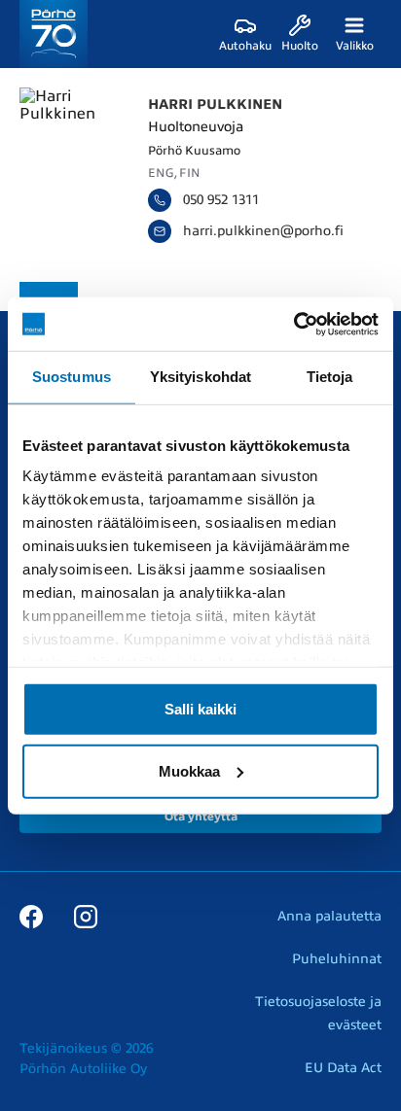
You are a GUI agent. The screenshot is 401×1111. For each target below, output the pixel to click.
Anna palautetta (329, 916)
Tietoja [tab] (330, 376)
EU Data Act (343, 1067)
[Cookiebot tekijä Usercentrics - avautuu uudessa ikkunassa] (293, 323)
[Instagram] (85, 915)
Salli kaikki (200, 708)
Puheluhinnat (337, 959)
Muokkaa (189, 770)
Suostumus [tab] (71, 376)
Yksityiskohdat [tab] (200, 376)
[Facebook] (31, 915)
